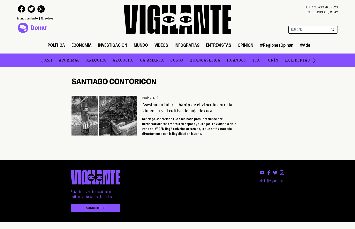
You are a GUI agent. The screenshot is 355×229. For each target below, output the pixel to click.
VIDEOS (161, 45)
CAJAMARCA (143, 60)
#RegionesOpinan (276, 45)
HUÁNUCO (228, 60)
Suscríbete (95, 208)
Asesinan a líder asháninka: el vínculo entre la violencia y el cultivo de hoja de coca (187, 107)
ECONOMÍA (81, 45)
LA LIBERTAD (289, 60)
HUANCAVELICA (196, 60)
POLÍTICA (56, 45)
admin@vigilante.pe (271, 181)
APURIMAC (60, 60)
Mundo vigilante (27, 18)
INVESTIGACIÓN (112, 45)
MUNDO (141, 45)
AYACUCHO (114, 60)
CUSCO (168, 60)
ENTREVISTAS (218, 45)
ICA (247, 60)
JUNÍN (264, 60)
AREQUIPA (88, 60)
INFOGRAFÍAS (187, 45)
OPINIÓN (245, 45)
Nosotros (47, 18)
